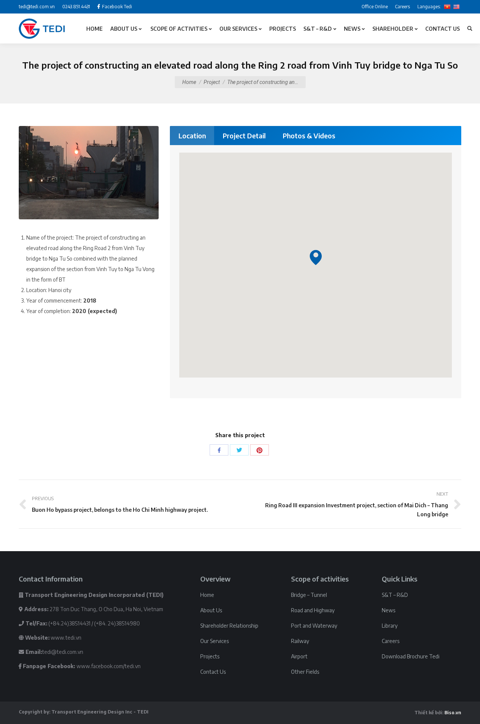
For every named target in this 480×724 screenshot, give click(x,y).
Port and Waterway (314, 625)
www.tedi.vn (66, 637)
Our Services (214, 641)
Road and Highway (312, 610)
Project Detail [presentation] (244, 135)
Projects (209, 656)
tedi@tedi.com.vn (62, 652)
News (388, 610)
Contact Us (213, 672)
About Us (211, 610)
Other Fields (305, 672)
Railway (300, 641)
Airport (299, 656)
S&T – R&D (395, 595)
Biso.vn (452, 712)
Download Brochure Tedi (411, 656)
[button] (316, 257)
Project (212, 82)
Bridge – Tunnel (309, 595)
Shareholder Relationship (229, 625)
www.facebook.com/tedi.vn (108, 666)
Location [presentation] (192, 135)
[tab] (192, 135)
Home (189, 82)
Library (390, 625)
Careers (390, 641)
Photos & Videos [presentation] (309, 135)
